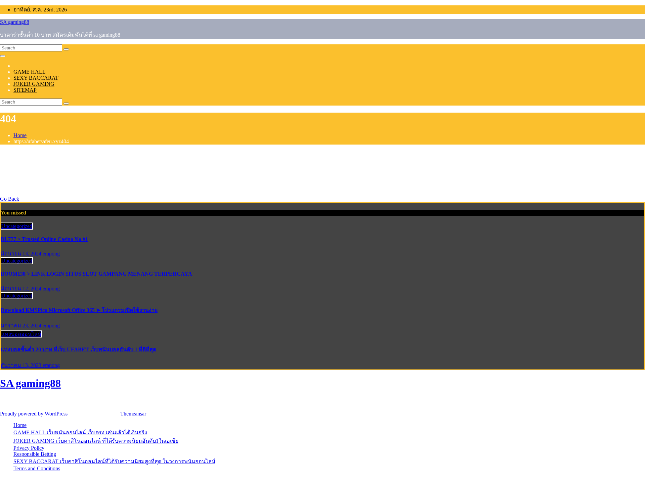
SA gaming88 (14, 22)
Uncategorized (16, 226)
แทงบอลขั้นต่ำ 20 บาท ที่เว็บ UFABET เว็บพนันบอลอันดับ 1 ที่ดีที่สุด (78, 349)
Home (20, 135)
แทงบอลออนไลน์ (21, 334)
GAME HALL (29, 72)
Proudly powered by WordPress (34, 413)
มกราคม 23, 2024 (22, 325)
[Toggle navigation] (2, 56)
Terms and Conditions (36, 468)
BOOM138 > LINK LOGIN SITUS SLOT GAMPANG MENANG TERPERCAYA (96, 274)
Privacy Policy (28, 448)
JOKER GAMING (33, 84)
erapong (51, 253)
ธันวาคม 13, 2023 (22, 365)
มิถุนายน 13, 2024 (22, 253)
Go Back (9, 199)
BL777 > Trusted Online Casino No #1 (44, 239)
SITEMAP (25, 90)
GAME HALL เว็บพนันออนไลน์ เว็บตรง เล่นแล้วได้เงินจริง (80, 432)
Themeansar (133, 413)
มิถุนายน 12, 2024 (22, 288)
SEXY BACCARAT (35, 78)
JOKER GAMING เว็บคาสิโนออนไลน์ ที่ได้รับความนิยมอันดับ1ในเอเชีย (95, 441)
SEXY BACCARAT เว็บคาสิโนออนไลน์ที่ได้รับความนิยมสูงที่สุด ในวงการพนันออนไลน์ (114, 461)
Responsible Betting (34, 454)
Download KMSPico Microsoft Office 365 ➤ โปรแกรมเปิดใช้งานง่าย (79, 310)
